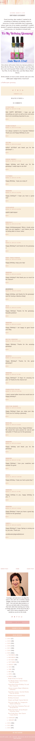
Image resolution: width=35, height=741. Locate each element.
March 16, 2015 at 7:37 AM (13, 460)
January (12, 720)
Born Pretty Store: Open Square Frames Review (17, 714)
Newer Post (4, 569)
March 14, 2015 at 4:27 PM (13, 224)
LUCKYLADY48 (10, 207)
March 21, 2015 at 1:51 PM (13, 491)
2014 (9, 723)
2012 (9, 728)
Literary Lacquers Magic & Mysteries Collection (18, 688)
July (10, 667)
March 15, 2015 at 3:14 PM (13, 341)
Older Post (30, 569)
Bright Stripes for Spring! (15, 678)
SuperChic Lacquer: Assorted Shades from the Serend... (18, 692)
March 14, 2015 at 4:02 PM (13, 209)
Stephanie (9, 176)
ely (6, 241)
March (11, 676)
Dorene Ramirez (11, 159)
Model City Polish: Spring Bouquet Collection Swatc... (17, 710)
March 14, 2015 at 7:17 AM (13, 109)
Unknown (9, 191)
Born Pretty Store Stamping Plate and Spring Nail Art (18, 706)
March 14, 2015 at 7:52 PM (13, 242)
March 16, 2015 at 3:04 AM (13, 408)
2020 (9, 641)
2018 (9, 646)
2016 (9, 650)
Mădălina (9, 423)
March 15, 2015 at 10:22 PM (13, 391)
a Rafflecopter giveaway (8, 82)
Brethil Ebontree (12, 339)
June (10, 669)
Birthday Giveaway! (13, 698)
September (13, 662)
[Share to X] (13, 90)
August (11, 664)
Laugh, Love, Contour (11, 737)
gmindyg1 (9, 356)
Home (17, 569)
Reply (7, 119)
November (12, 657)
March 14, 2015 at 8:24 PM (13, 259)
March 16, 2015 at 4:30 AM (13, 443)
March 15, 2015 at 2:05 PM (13, 291)
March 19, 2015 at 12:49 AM (13, 476)
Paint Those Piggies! (13, 257)
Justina (8, 142)
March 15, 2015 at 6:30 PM (13, 357)
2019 (9, 643)
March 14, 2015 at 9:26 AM (13, 144)
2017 (9, 648)
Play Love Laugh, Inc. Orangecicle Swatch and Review (17, 703)
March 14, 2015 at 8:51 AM (13, 127)
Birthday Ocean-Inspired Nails (16, 695)
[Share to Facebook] (15, 90)
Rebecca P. (9, 222)
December (12, 655)
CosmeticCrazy (11, 126)
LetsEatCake (10, 107)
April (11, 674)
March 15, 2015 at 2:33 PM (13, 324)
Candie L (8, 523)
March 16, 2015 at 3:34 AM (13, 424)
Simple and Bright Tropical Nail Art (18, 700)
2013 (9, 725)
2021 (9, 638)
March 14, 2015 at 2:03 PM (13, 192)
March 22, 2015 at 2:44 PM (13, 525)
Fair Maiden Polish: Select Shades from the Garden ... (18, 681)
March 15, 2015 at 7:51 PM (13, 374)
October (12, 660)
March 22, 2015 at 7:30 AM (13, 508)
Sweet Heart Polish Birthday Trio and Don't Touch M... (18, 685)
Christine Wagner (12, 406)
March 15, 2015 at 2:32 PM (13, 307)
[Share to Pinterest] (17, 90)
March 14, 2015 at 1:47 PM (13, 177)
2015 (9, 653)
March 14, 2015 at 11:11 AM (13, 161)
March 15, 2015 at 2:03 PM (13, 274)
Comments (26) (18, 94)
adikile (8, 475)
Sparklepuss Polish (13, 389)
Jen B (7, 306)
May (10, 671)
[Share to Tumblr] (20, 90)
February (12, 717)
